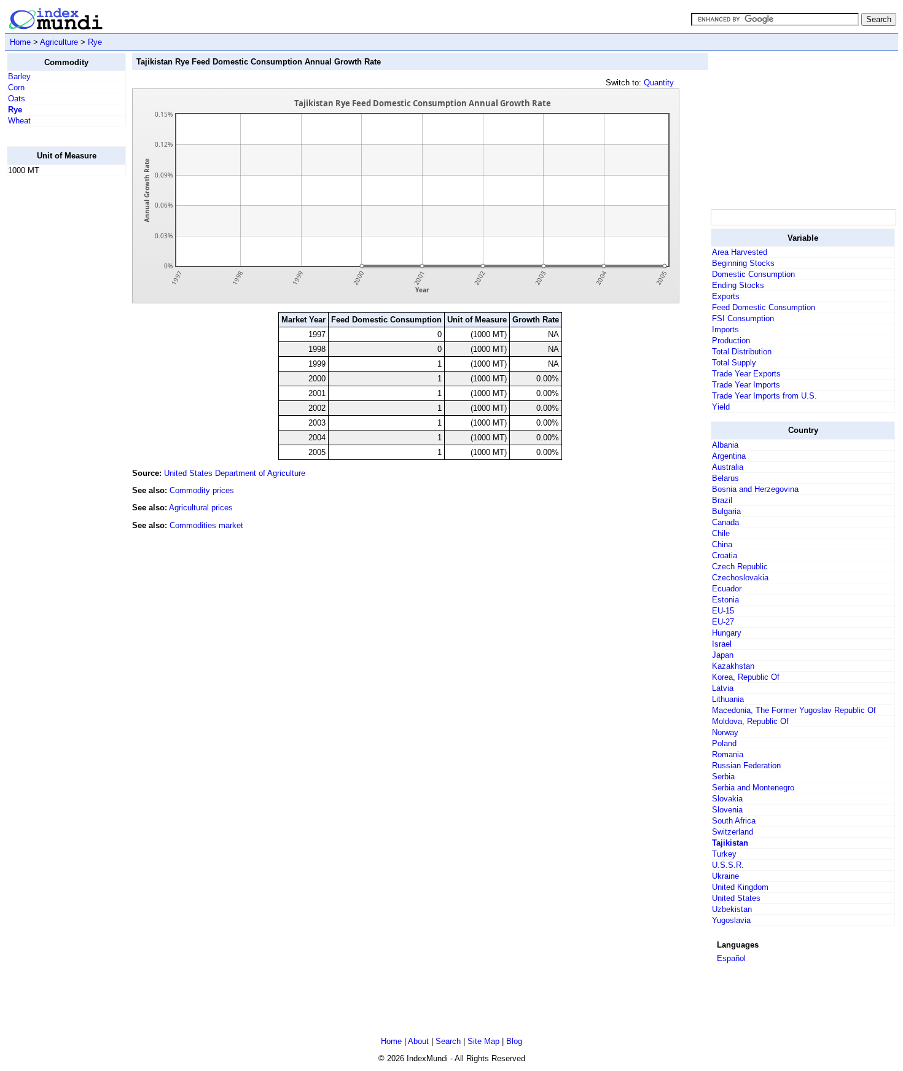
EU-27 (723, 621)
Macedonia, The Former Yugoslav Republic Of (794, 710)
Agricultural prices (201, 507)
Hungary (726, 632)
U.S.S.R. (728, 865)
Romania (727, 754)
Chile (721, 533)
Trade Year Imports (746, 384)
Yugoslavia (731, 920)
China (722, 544)
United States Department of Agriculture (234, 473)
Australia (727, 467)
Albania (725, 445)
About (418, 1041)
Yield (721, 406)
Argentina (729, 456)
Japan (722, 655)
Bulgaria (726, 511)
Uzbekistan (732, 909)
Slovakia (727, 798)
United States (736, 898)
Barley (19, 76)
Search (448, 1041)
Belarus (725, 478)
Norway (725, 732)
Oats (16, 98)
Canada (725, 522)
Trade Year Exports (746, 373)
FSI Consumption (743, 318)
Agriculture (59, 42)
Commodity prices (202, 490)
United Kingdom (740, 887)
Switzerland (732, 831)
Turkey (724, 854)
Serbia (723, 776)
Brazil (722, 500)
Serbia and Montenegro (753, 787)
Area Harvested (739, 252)
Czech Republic (740, 566)
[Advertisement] (56, 370)
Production (731, 340)
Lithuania (728, 699)
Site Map (483, 1041)
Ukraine (725, 876)
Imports (725, 329)
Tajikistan (730, 842)
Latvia (722, 688)
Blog (514, 1041)
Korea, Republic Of (746, 677)
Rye (95, 42)
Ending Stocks (738, 285)
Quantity (659, 82)
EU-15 (723, 610)
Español (731, 958)
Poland (724, 743)
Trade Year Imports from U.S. (764, 395)
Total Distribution (742, 351)
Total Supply (734, 362)
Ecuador (726, 588)
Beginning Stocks (743, 263)
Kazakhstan (733, 666)
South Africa (734, 820)
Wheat (19, 120)
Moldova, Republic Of (750, 721)
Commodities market (206, 525)
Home (20, 42)
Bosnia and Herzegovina (755, 489)
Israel (722, 643)
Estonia (725, 599)
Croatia (724, 555)
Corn (16, 87)
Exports (726, 296)
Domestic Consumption (753, 274)
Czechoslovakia (740, 577)
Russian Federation (746, 765)
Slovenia (727, 809)
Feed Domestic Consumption (763, 307)
